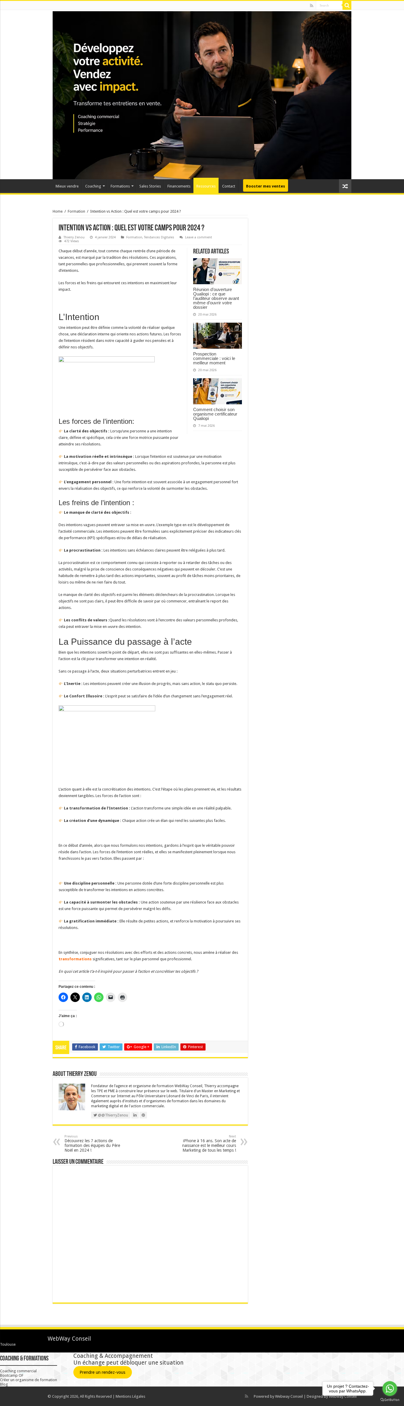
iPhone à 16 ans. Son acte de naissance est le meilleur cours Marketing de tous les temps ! (209, 1144)
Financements (178, 186)
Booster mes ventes (265, 186)
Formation (76, 211)
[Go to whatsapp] (389, 1388)
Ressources (206, 186)
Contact (228, 186)
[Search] (346, 5)
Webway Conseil (289, 1396)
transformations (75, 959)
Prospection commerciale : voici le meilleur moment (214, 358)
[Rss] (311, 5)
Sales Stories (150, 186)
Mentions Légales (130, 1396)
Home (58, 211)
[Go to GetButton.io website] (389, 1400)
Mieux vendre (67, 186)
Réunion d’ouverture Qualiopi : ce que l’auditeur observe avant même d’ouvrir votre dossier (216, 298)
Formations (120, 186)
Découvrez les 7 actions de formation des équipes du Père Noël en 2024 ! (92, 1144)
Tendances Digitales (159, 237)
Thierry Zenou (74, 237)
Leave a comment (198, 237)
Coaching (93, 186)
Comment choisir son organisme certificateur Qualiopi (215, 414)
